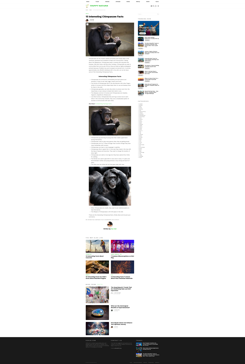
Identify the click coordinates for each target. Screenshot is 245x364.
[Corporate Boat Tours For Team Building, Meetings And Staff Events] (141, 60)
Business (141, 109)
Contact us (157, 362)
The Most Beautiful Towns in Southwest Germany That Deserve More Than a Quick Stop (152, 45)
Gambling (117, 254)
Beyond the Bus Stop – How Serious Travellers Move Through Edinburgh (151, 92)
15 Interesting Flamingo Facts (103, 103)
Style (140, 151)
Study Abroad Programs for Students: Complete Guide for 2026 (152, 85)
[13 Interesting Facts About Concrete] (97, 246)
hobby (140, 128)
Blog (140, 106)
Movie (140, 135)
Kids (140, 131)
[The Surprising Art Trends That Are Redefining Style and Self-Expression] (97, 294)
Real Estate (141, 144)
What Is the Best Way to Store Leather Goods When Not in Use (151, 72)
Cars (140, 110)
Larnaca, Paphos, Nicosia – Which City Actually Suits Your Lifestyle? (152, 52)
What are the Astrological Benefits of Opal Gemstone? (120, 306)
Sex (140, 145)
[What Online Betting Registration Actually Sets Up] (141, 39)
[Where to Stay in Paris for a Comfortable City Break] (141, 79)
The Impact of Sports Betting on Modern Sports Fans (152, 66)
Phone (140, 142)
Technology (88, 254)
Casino (112, 254)
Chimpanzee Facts (110, 219)
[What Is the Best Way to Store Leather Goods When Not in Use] (141, 72)
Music (140, 138)
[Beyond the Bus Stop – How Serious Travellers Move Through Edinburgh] (141, 92)
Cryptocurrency (142, 111)
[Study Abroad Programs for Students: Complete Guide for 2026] (141, 85)
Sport (140, 149)
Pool (140, 143)
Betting (140, 105)
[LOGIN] (151, 6)
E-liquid (140, 112)
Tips (121, 254)
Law (140, 133)
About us (145, 362)
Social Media (142, 147)
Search (158, 14)
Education (141, 114)
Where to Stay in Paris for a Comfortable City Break (151, 79)
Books (128, 1)
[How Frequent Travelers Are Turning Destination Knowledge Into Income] (148, 28)
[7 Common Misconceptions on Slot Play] (122, 246)
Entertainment (142, 115)
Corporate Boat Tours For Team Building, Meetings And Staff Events (152, 59)
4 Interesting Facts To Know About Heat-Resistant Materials (122, 277)
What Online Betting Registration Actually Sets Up (152, 38)
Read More (147, 40)
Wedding (141, 156)
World (147, 1)
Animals (107, 1)
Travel (97, 1)
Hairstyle (141, 124)
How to (140, 130)
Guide (140, 123)
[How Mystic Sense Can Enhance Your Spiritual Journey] (97, 328)
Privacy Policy (151, 362)
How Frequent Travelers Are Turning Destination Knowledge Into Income (150, 344)
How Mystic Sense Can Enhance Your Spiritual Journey (121, 323)
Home (140, 129)
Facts (157, 1)
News (87, 1)
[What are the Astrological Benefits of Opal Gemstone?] (97, 312)
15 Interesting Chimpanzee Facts (95, 219)
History (138, 1)
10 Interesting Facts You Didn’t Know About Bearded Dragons (96, 277)
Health (140, 125)
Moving (140, 137)
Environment (142, 116)
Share (87, 24)
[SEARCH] (153, 6)
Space (140, 148)
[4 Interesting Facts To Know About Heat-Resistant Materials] (122, 267)
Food (140, 120)
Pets (140, 140)
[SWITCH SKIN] (156, 6)
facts (117, 219)
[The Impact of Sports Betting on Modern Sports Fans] (141, 66)
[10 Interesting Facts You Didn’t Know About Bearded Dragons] (97, 267)
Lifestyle (118, 1)
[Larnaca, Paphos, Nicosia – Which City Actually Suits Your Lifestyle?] (141, 52)
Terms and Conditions (138, 362)
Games (140, 121)
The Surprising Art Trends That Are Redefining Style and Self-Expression (121, 288)
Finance (141, 119)
